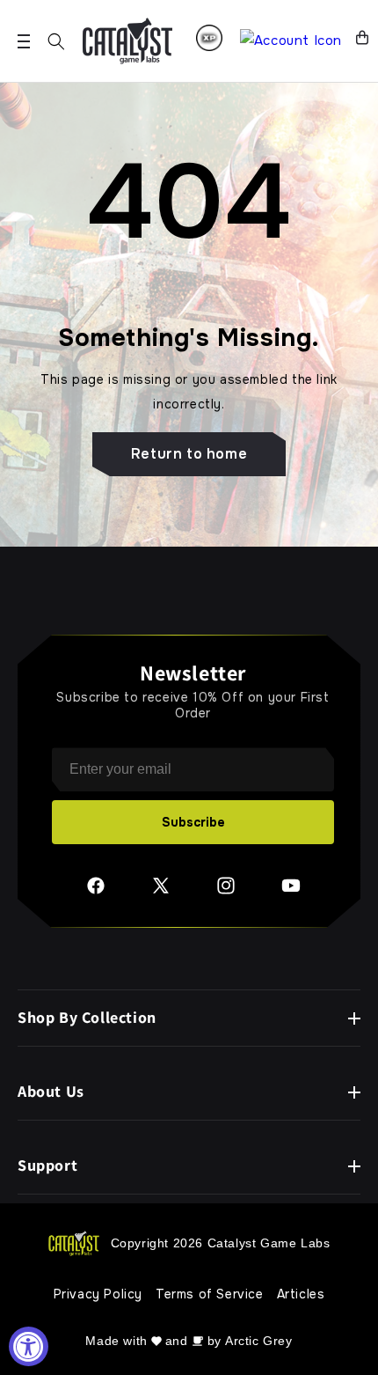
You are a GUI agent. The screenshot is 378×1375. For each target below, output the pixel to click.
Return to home (189, 454)
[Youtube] (291, 892)
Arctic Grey (259, 1341)
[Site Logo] (127, 41)
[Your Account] (291, 41)
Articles (301, 1294)
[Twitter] (160, 892)
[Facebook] (95, 892)
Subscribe (193, 822)
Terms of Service (210, 1294)
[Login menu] (209, 37)
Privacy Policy (98, 1294)
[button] (56, 41)
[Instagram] (225, 892)
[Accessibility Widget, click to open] (28, 1346)
